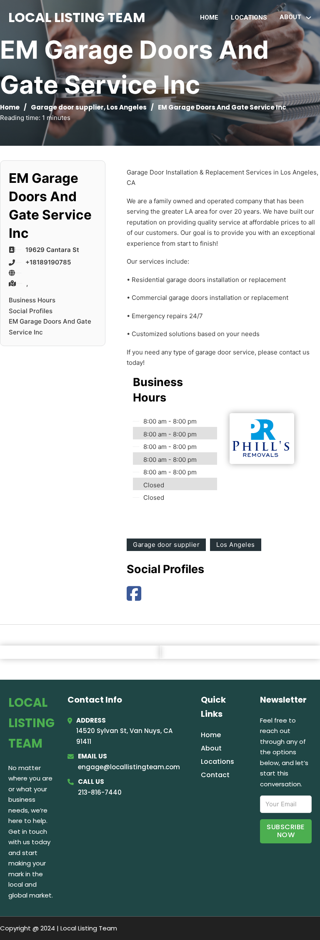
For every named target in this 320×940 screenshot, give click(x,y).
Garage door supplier (67, 107)
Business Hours (32, 300)
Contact (215, 775)
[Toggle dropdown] (308, 18)
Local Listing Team (76, 17)
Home (209, 17)
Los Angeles (127, 107)
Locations (249, 17)
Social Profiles (30, 311)
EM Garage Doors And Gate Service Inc (50, 326)
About (211, 748)
